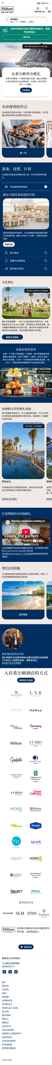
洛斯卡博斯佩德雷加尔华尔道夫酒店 (36, 46)
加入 (44, 11)
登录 (49, 11)
